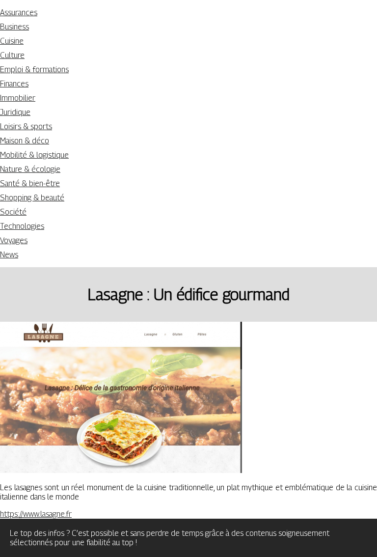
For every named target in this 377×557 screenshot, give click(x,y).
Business (14, 26)
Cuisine (12, 41)
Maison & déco (24, 140)
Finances (14, 83)
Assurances (18, 12)
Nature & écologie (30, 169)
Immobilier (17, 98)
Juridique (15, 112)
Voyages (13, 240)
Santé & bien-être (30, 183)
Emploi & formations (34, 69)
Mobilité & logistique (34, 155)
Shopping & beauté (32, 197)
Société (13, 212)
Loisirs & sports (26, 126)
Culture (12, 55)
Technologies (22, 226)
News (9, 254)
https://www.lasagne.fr (36, 514)
